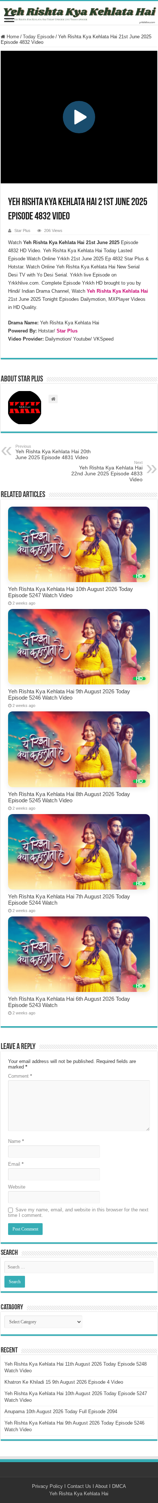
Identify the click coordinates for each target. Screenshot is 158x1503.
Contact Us (79, 1486)
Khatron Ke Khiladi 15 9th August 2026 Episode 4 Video (63, 1382)
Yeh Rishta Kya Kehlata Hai (78, 1493)
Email (16, 1164)
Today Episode (38, 36)
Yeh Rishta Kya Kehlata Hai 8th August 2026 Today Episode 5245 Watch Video (69, 797)
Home (12, 36)
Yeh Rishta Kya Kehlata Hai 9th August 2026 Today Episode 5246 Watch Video (69, 694)
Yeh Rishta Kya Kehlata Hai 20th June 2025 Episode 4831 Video (53, 452)
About (101, 1486)
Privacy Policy (47, 1486)
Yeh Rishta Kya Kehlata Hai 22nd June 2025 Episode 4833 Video (107, 471)
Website (16, 1187)
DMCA (119, 1486)
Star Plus (22, 230)
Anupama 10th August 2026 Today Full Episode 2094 (60, 1411)
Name (16, 1141)
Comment (20, 1076)
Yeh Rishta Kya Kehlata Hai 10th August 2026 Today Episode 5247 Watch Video (70, 592)
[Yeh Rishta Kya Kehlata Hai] (79, 13)
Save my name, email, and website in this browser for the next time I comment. (78, 1212)
